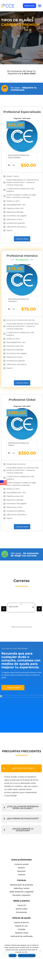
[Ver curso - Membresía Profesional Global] (22, 424)
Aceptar (12, 955)
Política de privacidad (27, 955)
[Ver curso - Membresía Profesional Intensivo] (22, 280)
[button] (39, 5)
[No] (40, 950)
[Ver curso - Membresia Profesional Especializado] (22, 136)
